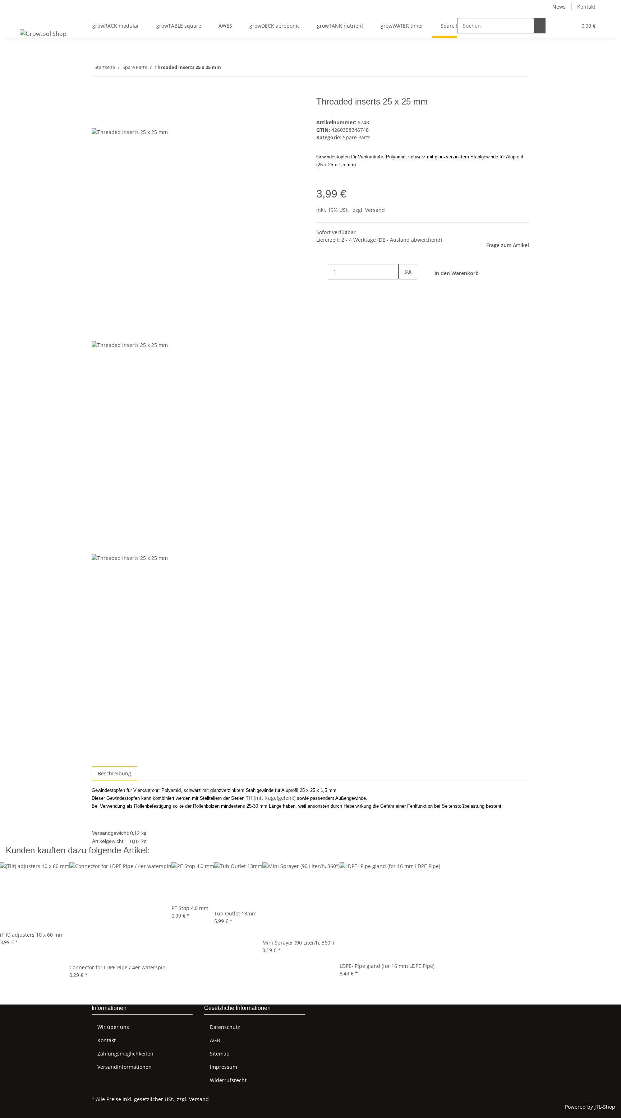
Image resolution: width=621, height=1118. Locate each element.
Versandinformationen (124, 1066)
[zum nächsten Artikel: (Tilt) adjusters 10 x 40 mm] (227, 68)
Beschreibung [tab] (114, 773)
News (559, 6)
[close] (97, 104)
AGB (215, 1040)
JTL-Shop (604, 1106)
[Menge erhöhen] (404, 287)
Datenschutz (225, 1027)
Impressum (223, 1066)
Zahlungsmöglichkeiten (125, 1053)
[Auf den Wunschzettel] (110, 119)
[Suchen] (540, 25)
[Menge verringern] (322, 271)
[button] (557, 25)
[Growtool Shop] (43, 33)
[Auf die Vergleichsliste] (97, 119)
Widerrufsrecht (228, 1080)
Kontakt (586, 6)
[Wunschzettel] (568, 25)
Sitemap (220, 1053)
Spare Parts (357, 137)
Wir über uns (113, 1027)
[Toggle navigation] (29, 19)
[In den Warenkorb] (97, 93)
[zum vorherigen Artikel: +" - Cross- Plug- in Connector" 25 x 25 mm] (239, 68)
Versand (375, 210)
